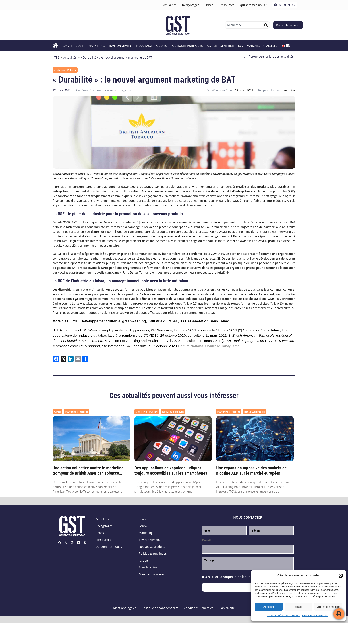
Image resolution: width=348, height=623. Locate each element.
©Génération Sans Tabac (208, 321)
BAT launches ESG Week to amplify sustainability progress (103, 330)
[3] (224, 272)
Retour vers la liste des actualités (268, 57)
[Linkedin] (289, 5)
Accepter (268, 606)
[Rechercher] (266, 25)
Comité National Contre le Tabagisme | (209, 346)
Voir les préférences (328, 606)
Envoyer (247, 587)
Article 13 (277, 303)
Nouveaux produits (151, 46)
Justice (211, 46)
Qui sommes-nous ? (253, 5)
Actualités (170, 5)
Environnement (120, 46)
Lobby (80, 46)
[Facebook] (275, 5)
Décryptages (190, 5)
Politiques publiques (186, 46)
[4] (228, 272)
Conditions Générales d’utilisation (283, 615)
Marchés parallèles (262, 46)
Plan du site (227, 608)
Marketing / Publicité (65, 70)
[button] (340, 575)
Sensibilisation (231, 46)
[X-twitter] (280, 5)
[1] (138, 222)
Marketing (96, 46)
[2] (218, 258)
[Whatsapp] (294, 5)
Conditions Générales (198, 608)
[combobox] (244, 25)
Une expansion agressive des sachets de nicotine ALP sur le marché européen (251, 470)
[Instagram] (284, 5)
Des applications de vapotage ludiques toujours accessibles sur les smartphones (170, 470)
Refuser (298, 606)
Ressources (226, 5)
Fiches (209, 5)
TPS (56, 57)
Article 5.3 (190, 303)
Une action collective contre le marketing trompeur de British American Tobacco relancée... (88, 470)
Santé (67, 46)
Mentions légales (124, 608)
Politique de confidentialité (315, 615)
